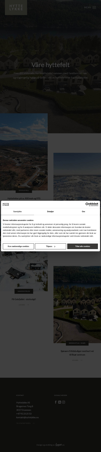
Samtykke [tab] (17, 211)
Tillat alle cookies (82, 246)
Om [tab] (83, 211)
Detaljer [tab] (50, 211)
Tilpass (49, 246)
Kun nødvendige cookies (18, 246)
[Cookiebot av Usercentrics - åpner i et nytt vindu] (87, 204)
